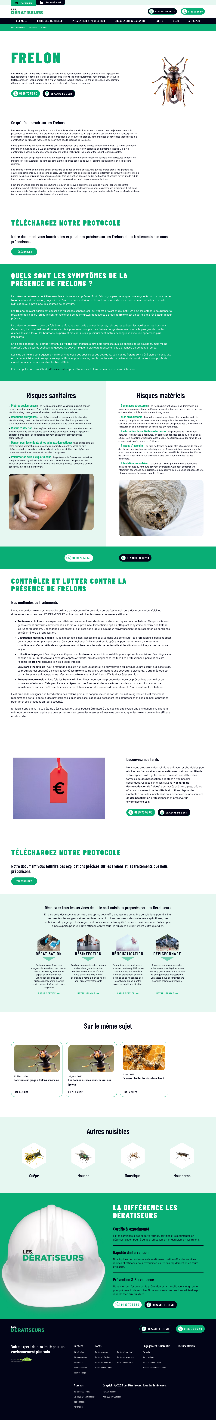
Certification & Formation (84, 1396)
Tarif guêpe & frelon (103, 1367)
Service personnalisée (152, 1362)
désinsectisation (76, 191)
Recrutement (79, 1401)
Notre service (47, 993)
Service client (148, 1357)
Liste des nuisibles (50, 20)
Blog (176, 20)
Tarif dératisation (102, 1352)
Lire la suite (21, 1092)
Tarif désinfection (102, 1357)
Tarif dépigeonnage (125, 1357)
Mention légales (109, 1391)
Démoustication (80, 1367)
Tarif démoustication (104, 1362)
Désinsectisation (80, 1357)
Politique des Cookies (112, 1396)
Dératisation (79, 1352)
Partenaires (78, 1406)
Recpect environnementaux (154, 1367)
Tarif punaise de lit (125, 1362)
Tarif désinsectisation (126, 1352)
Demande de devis (165, 11)
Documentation (186, 1346)
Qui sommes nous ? (82, 1391)
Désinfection (79, 1362)
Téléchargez (24, 251)
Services (22, 20)
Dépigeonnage (80, 1372)
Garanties (147, 1352)
